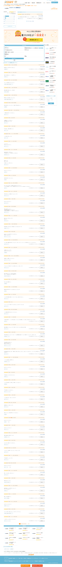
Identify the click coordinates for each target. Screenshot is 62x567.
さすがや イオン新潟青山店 (14, 7)
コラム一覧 (33, 558)
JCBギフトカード (21, 18)
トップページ (6, 558)
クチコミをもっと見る (30, 21)
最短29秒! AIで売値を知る (38, 565)
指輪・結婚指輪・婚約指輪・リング (9, 84)
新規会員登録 (10, 558)
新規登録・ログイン (15, 558)
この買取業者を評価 (9, 26)
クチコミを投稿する (42, 558)
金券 (5, 179)
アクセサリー (6, 146)
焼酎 (5, 414)
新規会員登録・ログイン (54, 2)
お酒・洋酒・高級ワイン (7, 482)
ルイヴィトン (6, 114)
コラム (44, 2)
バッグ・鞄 (6, 130)
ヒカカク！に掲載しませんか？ (50, 0)
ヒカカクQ (46, 558)
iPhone (6, 321)
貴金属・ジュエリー (7, 336)
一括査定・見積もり (27, 2)
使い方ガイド (49, 2)
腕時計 (6, 252)
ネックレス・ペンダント (7, 236)
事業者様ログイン (56, 0)
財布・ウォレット (7, 228)
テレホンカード (7, 195)
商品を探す (33, 2)
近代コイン (6, 376)
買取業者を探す (29, 558)
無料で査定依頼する (26, 565)
